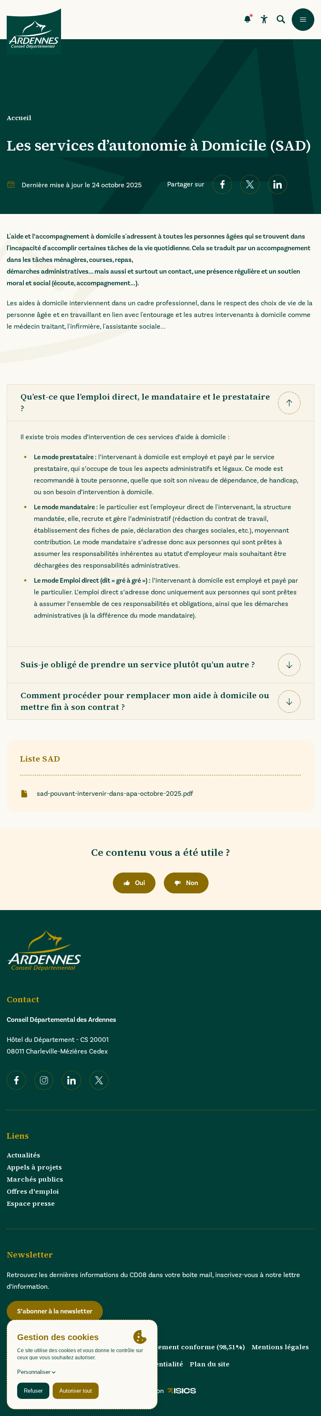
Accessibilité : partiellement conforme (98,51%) (165, 1346)
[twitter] (250, 184)
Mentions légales (280, 1346)
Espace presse (31, 1203)
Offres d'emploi (33, 1191)
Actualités (23, 1154)
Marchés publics (35, 1179)
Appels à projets (34, 1167)
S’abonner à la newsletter (54, 1311)
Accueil (19, 117)
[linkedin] (277, 184)
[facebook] (222, 184)
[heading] (160, 403)
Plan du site (209, 1363)
